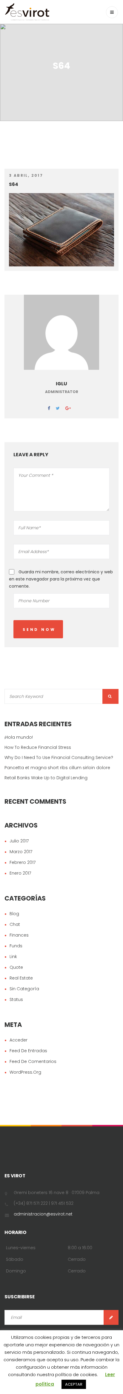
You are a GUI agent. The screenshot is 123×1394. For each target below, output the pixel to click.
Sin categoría (24, 989)
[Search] (110, 696)
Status (16, 999)
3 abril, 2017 (26, 175)
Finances (19, 935)
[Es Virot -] (27, 12)
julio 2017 (19, 841)
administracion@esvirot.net (43, 1214)
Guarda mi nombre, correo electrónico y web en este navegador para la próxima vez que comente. (61, 579)
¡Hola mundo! (18, 737)
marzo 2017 (21, 852)
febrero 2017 (23, 862)
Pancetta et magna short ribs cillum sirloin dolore (57, 768)
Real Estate (21, 978)
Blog (14, 914)
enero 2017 (20, 873)
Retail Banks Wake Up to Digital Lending (45, 778)
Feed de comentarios (33, 1061)
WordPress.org (25, 1072)
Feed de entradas (28, 1051)
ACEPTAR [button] (73, 1384)
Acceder (18, 1040)
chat (15, 924)
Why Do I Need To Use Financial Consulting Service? (58, 757)
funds (16, 946)
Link (13, 957)
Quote (16, 967)
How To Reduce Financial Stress (37, 747)
